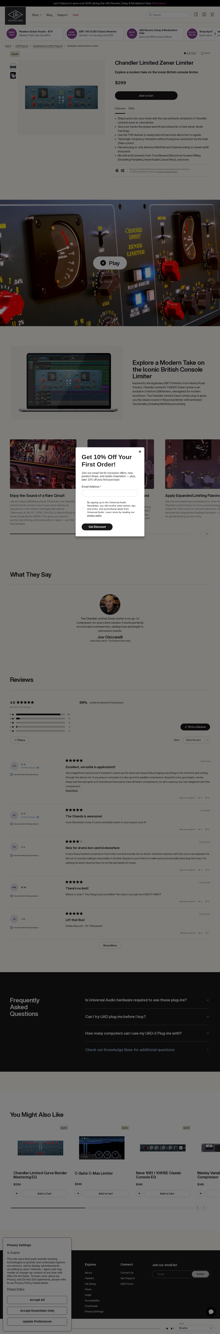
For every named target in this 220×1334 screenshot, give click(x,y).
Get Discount (97, 526)
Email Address (91, 486)
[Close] (140, 451)
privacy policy (94, 515)
